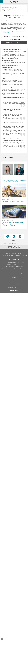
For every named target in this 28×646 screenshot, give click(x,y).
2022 (20, 279)
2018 (12, 282)
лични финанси (21, 262)
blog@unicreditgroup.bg (10, 243)
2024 (12, 279)
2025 (8, 279)
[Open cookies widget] (2, 639)
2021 (24, 279)
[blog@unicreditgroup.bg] (19, 247)
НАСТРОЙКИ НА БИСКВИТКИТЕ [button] (14, 39)
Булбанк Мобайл (16, 268)
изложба (6, 273)
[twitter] (7, 236)
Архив (14, 277)
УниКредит (9, 264)
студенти (8, 270)
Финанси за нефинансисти (9, 266)
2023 (16, 279)
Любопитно (8, 253)
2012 (18, 284)
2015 (24, 282)
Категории (14, 251)
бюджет (23, 270)
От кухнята (20, 253)
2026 (4, 279)
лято (3, 270)
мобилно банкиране (20, 266)
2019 (8, 282)
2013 (14, 284)
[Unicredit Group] (14, 290)
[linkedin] (20, 236)
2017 (16, 282)
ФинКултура (24, 255)
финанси (15, 264)
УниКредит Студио (19, 273)
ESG (20, 264)
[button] (26, 1)
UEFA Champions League (6, 268)
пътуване (12, 273)
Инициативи (17, 255)
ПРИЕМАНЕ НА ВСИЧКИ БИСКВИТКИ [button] (14, 42)
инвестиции (24, 268)
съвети (5, 262)
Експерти (14, 253)
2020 (4, 282)
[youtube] (14, 236)
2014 (10, 284)
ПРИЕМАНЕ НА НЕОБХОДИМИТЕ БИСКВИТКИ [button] (14, 36)
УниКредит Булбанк (12, 262)
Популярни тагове (14, 260)
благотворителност (16, 270)
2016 (20, 282)
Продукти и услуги (4, 255)
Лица (12, 255)
